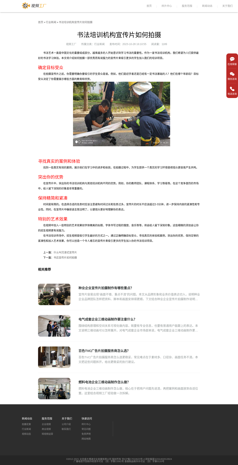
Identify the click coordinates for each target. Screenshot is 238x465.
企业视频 (46, 424)
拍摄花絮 (26, 424)
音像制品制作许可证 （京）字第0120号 (144, 461)
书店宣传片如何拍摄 (65, 257)
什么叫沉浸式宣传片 (65, 252)
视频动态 (26, 434)
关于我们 (227, 6)
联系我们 (66, 429)
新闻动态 (207, 6)
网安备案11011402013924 (158, 459)
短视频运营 (47, 434)
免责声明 (86, 434)
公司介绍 (66, 424)
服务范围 (187, 6)
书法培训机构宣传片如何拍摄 (75, 22)
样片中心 (167, 6)
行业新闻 (51, 22)
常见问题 (86, 429)
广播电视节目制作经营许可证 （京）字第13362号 (99, 461)
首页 (149, 6)
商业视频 (46, 429)
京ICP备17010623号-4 (133, 459)
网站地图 (86, 438)
